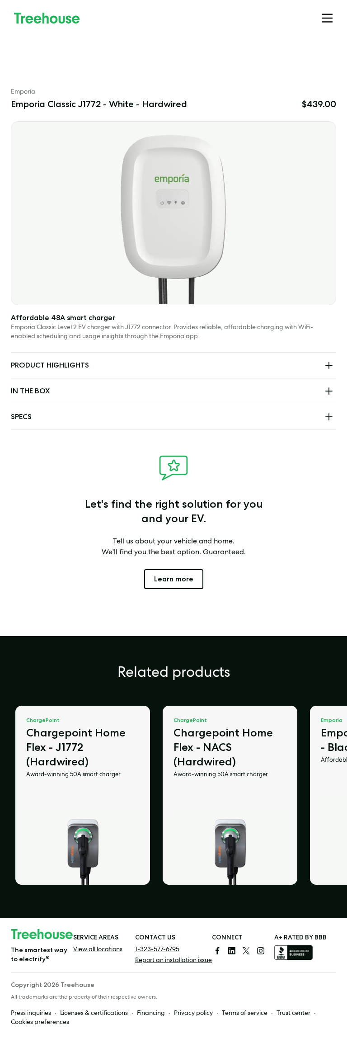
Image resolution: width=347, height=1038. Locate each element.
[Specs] (329, 416)
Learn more (178, 578)
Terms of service (244, 1013)
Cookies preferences (40, 1022)
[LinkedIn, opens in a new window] (231, 950)
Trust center (293, 1013)
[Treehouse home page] (42, 934)
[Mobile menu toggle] (327, 18)
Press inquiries (31, 1013)
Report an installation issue (173, 961)
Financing (151, 1013)
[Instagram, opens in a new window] (260, 950)
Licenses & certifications (94, 1013)
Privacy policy (193, 1013)
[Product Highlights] (329, 365)
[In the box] (329, 391)
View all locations (97, 950)
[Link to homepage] (47, 18)
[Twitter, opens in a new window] (246, 950)
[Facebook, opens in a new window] (217, 950)
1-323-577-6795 (157, 950)
